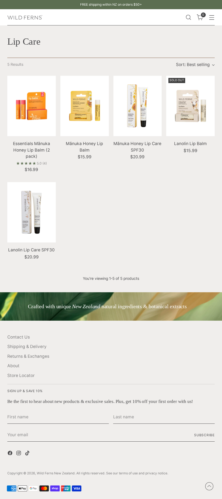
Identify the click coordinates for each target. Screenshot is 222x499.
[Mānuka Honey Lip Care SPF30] (137, 106)
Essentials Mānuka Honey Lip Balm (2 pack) (31, 150)
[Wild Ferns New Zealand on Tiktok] (28, 454)
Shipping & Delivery (27, 346)
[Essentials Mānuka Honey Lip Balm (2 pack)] (31, 106)
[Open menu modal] (211, 17)
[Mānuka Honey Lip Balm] (84, 106)
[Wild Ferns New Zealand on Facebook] (10, 454)
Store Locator (21, 375)
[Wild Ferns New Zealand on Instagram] (19, 454)
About (13, 365)
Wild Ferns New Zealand (56, 473)
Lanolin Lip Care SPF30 (31, 249)
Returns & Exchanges (28, 356)
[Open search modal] (188, 17)
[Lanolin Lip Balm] (190, 106)
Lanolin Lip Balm (190, 143)
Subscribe (204, 435)
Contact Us (18, 337)
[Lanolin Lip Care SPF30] (31, 212)
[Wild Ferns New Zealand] (25, 17)
